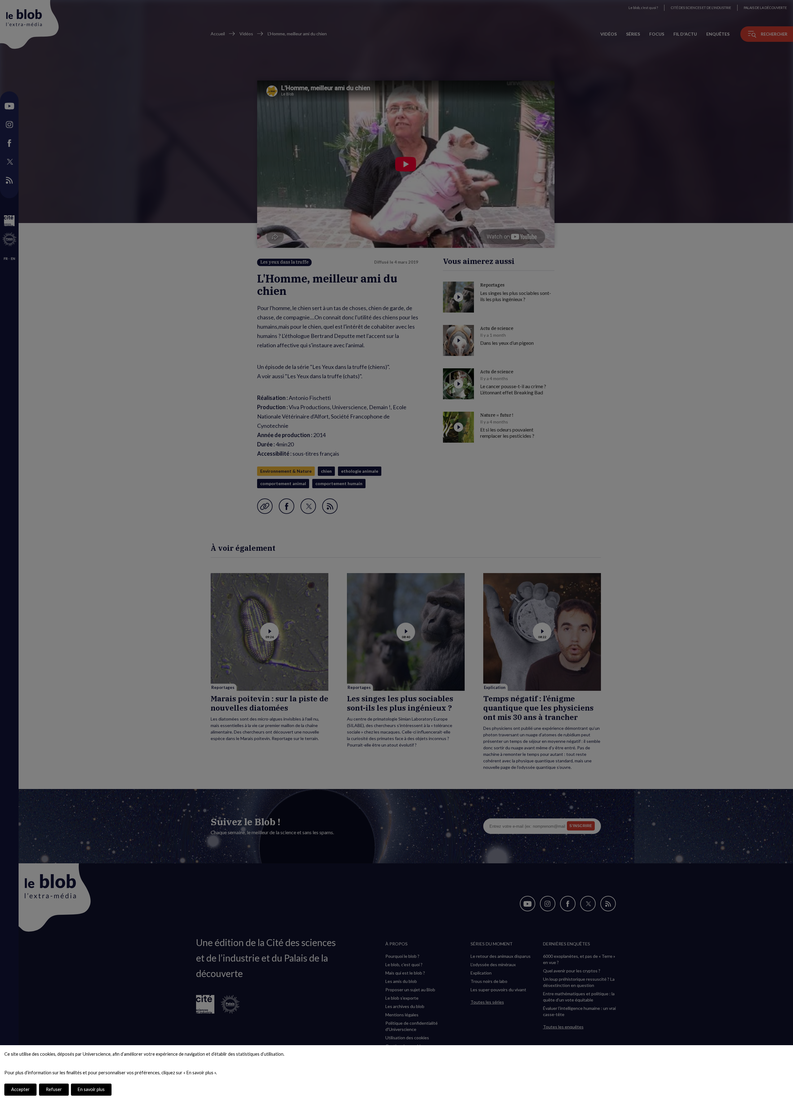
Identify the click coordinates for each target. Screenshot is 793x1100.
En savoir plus (91, 1089)
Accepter (20, 1089)
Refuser (54, 1089)
